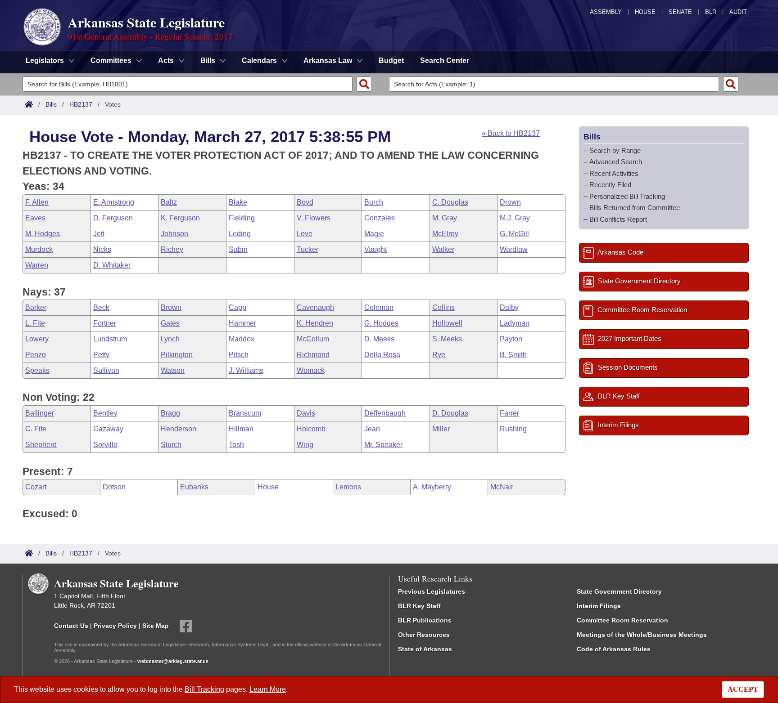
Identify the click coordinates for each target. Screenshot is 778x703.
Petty (101, 354)
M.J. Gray (515, 218)
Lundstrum (110, 339)
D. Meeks (379, 339)
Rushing (513, 429)
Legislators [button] (45, 60)
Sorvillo (105, 444)
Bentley (105, 413)
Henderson (178, 429)
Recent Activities (613, 173)
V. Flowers (313, 218)
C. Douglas (450, 202)
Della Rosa (382, 354)
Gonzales (379, 218)
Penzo (35, 354)
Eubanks (194, 487)
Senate (680, 12)
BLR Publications (425, 620)
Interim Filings (599, 605)
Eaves (35, 218)
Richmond (313, 354)
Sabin (238, 249)
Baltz (169, 202)
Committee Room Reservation (622, 620)
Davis (306, 413)
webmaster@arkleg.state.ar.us (172, 661)
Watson (173, 370)
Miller (441, 429)
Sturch (171, 444)
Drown (510, 202)
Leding (240, 233)
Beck (101, 307)
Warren (36, 265)
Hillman (241, 429)
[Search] (364, 84)
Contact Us (71, 625)
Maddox (241, 339)
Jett (98, 233)
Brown (171, 307)
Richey (172, 249)
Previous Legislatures (431, 591)
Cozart (35, 487)
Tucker (307, 249)
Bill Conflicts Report (618, 219)
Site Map (155, 625)
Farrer (509, 413)
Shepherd (41, 444)
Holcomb (311, 429)
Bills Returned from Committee (634, 207)
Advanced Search (615, 162)
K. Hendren (315, 323)
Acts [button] (166, 60)
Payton (511, 339)
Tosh (236, 444)
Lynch (170, 339)
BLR (710, 12)
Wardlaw (514, 249)
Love (304, 233)
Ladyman (514, 323)
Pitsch (239, 354)
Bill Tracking (204, 689)
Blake (238, 202)
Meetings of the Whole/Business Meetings (642, 634)
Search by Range (615, 150)
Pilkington (177, 354)
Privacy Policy (115, 625)
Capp (237, 307)
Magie (374, 233)
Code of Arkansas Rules (614, 649)
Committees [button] (110, 60)
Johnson (174, 233)
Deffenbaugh (385, 413)
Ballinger (39, 413)
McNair (501, 487)
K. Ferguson (180, 218)
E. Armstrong (113, 202)
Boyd (305, 202)
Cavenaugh (315, 307)
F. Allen (37, 202)
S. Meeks (447, 339)
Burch (373, 202)
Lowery (37, 339)
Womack (311, 370)
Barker (35, 307)
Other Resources (424, 634)
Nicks (102, 249)
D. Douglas (450, 413)
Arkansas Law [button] (327, 60)
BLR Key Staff (419, 605)
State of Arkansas (425, 649)
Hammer (242, 323)
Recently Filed (610, 184)
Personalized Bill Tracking (627, 196)
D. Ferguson (113, 218)
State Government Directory (619, 591)
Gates (170, 323)
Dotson (114, 487)
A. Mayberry (432, 487)
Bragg (170, 413)
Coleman (379, 307)
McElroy (445, 233)
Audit (738, 12)
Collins (443, 307)
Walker (443, 249)
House (645, 12)
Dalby (509, 307)
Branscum (245, 413)
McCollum (313, 339)
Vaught (375, 249)
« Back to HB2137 (511, 133)
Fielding (242, 218)
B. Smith (513, 354)
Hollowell (447, 323)
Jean (372, 429)
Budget (391, 60)
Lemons (348, 487)
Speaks (37, 370)
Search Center (444, 60)
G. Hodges (381, 323)
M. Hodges (42, 233)
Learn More (267, 689)
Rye (438, 354)
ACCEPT (743, 689)
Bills (51, 104)
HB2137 (80, 104)
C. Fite (35, 429)
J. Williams (246, 370)
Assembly (606, 12)
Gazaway (108, 429)
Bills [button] (207, 60)
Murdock (39, 249)
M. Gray (444, 218)
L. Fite (35, 323)
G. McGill (514, 233)
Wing (305, 444)
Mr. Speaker (383, 444)
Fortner (104, 323)
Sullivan (106, 370)
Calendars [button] (259, 60)
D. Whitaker (112, 265)
